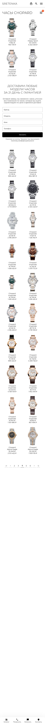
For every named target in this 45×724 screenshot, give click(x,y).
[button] (41, 12)
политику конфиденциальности (22, 141)
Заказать (22, 135)
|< (6, 466)
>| (38, 466)
